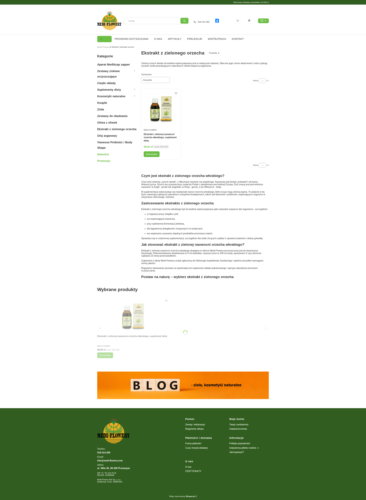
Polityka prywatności (239, 443)
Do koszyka (151, 154)
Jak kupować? (236, 452)
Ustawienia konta (238, 429)
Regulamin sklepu (194, 429)
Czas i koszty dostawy (196, 448)
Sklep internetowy (182, 496)
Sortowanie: (146, 74)
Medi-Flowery (103, 47)
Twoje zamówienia (238, 424)
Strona (255, 81)
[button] (184, 21)
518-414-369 (203, 22)
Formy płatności (193, 443)
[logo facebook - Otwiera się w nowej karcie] (217, 20)
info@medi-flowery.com (110, 460)
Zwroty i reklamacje (195, 424)
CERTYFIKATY (193, 471)
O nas (188, 467)
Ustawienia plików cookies (243, 448)
